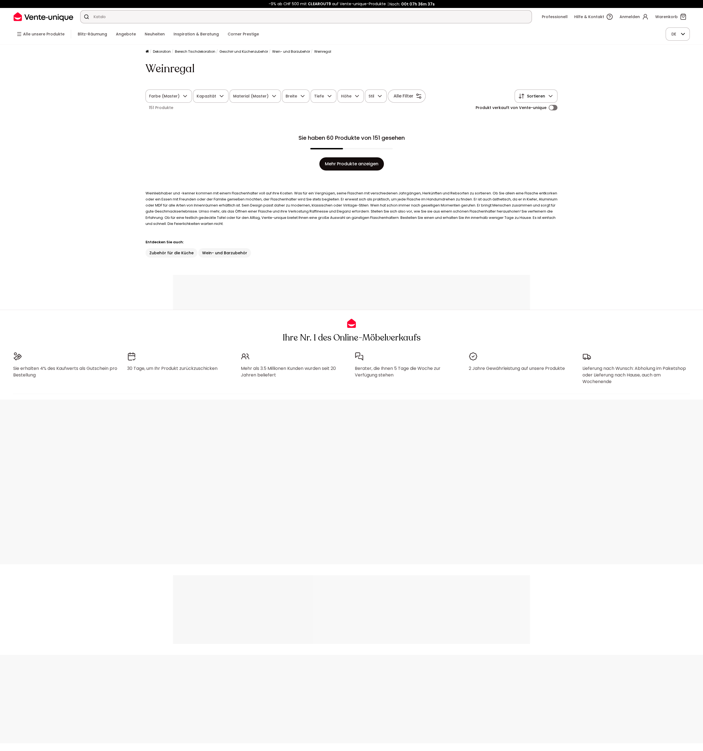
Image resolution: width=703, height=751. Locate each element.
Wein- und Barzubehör (291, 51)
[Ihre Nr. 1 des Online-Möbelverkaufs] (43, 16)
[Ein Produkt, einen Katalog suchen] (86, 17)
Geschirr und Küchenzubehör (243, 51)
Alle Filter (403, 96)
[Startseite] (147, 52)
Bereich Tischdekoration (195, 51)
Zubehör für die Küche (171, 253)
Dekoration (162, 51)
